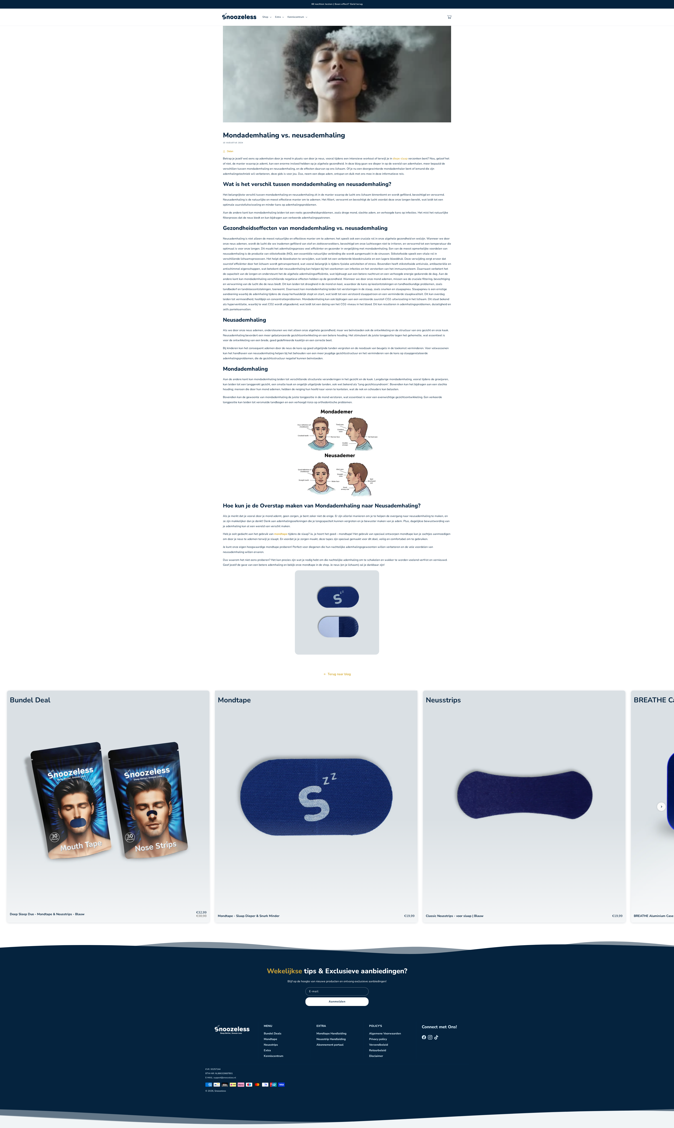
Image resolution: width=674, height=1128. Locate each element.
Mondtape (270, 1039)
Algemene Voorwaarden (385, 1033)
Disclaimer (376, 1056)
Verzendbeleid (378, 1045)
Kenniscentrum (273, 1056)
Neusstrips (271, 1045)
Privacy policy (378, 1039)
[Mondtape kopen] (337, 652)
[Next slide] (661, 806)
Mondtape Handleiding (331, 1033)
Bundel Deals (272, 1033)
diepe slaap (400, 158)
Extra (267, 1050)
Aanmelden (337, 1002)
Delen (230, 151)
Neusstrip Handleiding (331, 1039)
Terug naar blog (339, 674)
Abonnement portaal (329, 1045)
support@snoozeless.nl (225, 1077)
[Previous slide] (12, 806)
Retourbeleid (377, 1050)
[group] (108, 807)
